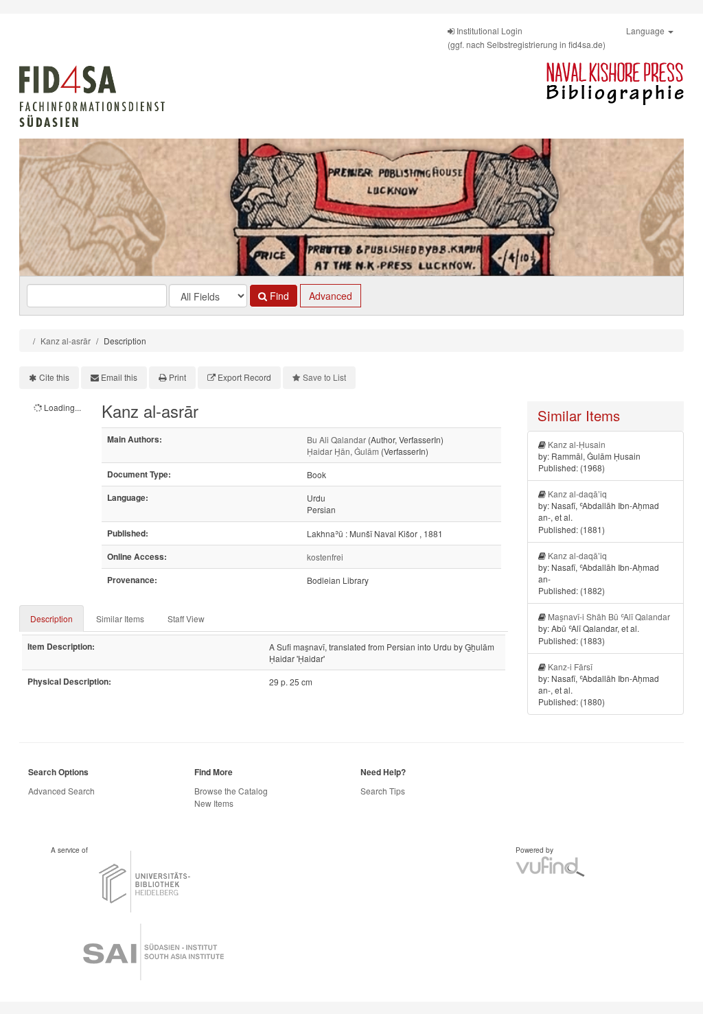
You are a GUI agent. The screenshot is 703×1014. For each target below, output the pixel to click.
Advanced (330, 296)
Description (51, 618)
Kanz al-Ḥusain (577, 444)
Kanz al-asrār (66, 340)
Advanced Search (61, 791)
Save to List (324, 377)
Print (177, 377)
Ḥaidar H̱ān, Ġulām (343, 451)
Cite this (54, 377)
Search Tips (382, 791)
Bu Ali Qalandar (336, 439)
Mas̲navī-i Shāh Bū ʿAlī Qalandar (609, 616)
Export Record (244, 377)
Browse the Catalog (231, 791)
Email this (119, 377)
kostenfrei (325, 557)
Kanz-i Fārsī (570, 666)
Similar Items (120, 618)
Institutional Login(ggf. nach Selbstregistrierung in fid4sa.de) (527, 37)
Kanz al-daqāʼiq (577, 493)
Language (646, 30)
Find (278, 296)
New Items (213, 803)
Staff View (186, 618)
